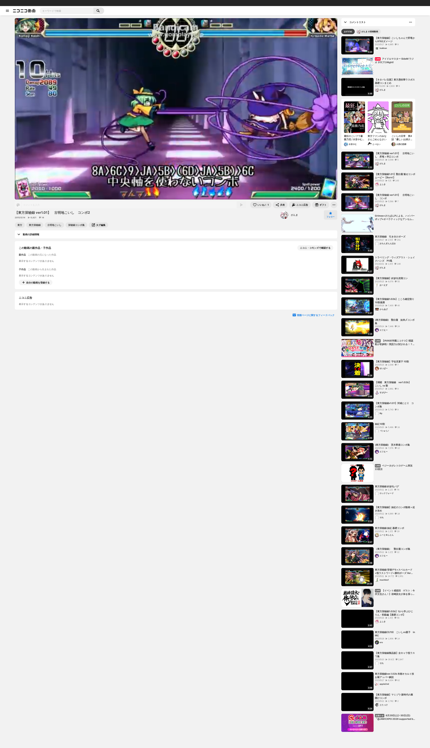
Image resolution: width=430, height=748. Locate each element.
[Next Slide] (330, 313)
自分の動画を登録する (38, 282)
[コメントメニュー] (410, 22)
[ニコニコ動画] (24, 10)
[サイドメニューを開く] (7, 10)
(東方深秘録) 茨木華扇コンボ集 (392, 444)
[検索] (98, 10)
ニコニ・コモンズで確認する (315, 247)
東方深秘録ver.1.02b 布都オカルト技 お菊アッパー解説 (394, 675)
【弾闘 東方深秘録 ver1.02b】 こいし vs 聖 (394, 384)
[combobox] (66, 10)
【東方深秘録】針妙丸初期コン (391, 278)
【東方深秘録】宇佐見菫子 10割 (392, 361)
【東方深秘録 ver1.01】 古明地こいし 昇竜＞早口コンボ (394, 155)
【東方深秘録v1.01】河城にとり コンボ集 (394, 405)
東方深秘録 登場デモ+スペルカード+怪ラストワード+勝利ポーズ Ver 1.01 (393, 571)
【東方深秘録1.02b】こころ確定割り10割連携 (394, 301)
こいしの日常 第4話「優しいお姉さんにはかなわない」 (402, 137)
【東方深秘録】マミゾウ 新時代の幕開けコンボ (394, 696)
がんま (294, 214)
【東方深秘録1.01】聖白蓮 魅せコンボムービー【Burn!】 (395, 176)
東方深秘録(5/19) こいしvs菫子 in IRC (395, 634)
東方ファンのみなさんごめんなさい (377, 137)
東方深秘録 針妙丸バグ (387, 486)
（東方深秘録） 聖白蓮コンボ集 (392, 548)
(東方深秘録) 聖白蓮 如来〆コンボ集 (395, 321)
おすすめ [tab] (348, 31)
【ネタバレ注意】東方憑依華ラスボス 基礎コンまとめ (395, 81)
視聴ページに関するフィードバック (316, 345)
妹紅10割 (380, 423)
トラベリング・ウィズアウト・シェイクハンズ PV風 (395, 259)
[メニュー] (334, 204)
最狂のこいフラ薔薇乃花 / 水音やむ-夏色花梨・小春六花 (353, 137)
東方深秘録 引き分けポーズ (390, 236)
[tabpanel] (378, 384)
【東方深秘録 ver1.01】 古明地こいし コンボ (394, 196)
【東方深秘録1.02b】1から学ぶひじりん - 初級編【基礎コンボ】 (394, 613)
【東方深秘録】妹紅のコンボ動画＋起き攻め (395, 509)
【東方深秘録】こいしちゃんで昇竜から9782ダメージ (395, 39)
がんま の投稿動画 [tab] (369, 31)
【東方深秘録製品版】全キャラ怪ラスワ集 (395, 654)
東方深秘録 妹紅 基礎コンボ (389, 528)
